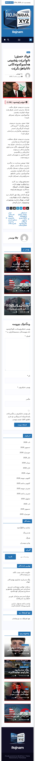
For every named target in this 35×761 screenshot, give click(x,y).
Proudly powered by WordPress (15, 756)
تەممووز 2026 (25, 447)
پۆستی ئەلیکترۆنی (23, 387)
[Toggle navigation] (19, 39)
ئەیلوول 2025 (25, 499)
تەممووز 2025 (25, 509)
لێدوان (27, 336)
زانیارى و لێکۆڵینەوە (23, 528)
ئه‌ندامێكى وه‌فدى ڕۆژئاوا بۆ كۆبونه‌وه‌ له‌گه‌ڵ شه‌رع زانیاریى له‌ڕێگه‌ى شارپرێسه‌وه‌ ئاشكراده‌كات (22, 219)
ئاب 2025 (27, 504)
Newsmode (12, 757)
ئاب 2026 (27, 442)
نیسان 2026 (26, 463)
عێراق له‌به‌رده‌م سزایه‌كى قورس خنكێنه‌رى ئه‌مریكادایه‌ (18, 287)
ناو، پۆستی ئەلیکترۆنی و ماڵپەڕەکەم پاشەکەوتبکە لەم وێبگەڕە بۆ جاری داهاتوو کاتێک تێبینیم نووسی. (18, 416)
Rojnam (17, 32)
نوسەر (18, 74)
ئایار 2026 (26, 458)
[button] (8, 40)
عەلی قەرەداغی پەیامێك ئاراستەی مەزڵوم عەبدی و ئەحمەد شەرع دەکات (12, 218)
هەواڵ (28, 52)
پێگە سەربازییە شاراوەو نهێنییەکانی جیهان (19, 672)
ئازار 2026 (26, 468)
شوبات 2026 (25, 473)
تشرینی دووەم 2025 (23, 488)
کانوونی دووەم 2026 (23, 478)
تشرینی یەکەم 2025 (23, 494)
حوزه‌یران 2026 (25, 452)
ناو (28, 376)
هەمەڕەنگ (26, 533)
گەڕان (28, 550)
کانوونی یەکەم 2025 (23, 483)
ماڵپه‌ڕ (28, 399)
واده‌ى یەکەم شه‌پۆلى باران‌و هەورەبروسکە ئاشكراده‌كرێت (18, 308)
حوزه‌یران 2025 (25, 514)
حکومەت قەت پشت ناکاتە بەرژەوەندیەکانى (18, 648)
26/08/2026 (23, 653)
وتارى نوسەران (25, 543)
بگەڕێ (10, 556)
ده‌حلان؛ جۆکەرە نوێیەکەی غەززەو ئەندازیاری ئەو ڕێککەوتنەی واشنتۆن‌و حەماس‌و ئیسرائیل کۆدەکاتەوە (18, 589)
